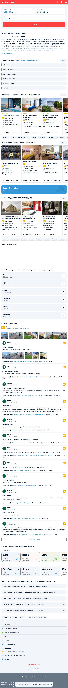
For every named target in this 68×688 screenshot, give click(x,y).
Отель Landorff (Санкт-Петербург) (22, 518)
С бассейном (15, 239)
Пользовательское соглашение (9, 682)
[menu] (66, 2)
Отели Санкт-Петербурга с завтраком (18, 142)
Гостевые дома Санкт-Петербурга (16, 198)
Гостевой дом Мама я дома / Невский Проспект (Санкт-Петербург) (32, 377)
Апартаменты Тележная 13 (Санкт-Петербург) (26, 430)
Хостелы (33, 137)
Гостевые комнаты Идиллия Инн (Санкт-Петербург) (28, 443)
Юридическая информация (8, 684)
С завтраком (42, 137)
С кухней (24, 239)
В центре (13, 137)
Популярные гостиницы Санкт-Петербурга (20, 95)
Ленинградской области (29, 60)
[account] (62, 2)
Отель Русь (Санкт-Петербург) (21, 503)
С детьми (62, 239)
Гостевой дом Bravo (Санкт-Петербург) (24, 485)
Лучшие (54, 239)
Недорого (5, 137)
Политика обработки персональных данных (12, 686)
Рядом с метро (53, 137)
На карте (47, 239)
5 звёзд (62, 137)
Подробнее (46, 684)
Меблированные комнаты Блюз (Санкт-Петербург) (27, 414)
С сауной (31, 239)
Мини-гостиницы (23, 137)
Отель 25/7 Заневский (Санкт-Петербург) (25, 470)
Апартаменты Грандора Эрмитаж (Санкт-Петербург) (28, 395)
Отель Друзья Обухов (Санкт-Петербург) (25, 361)
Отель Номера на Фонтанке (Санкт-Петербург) (26, 534)
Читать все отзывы (34, 539)
